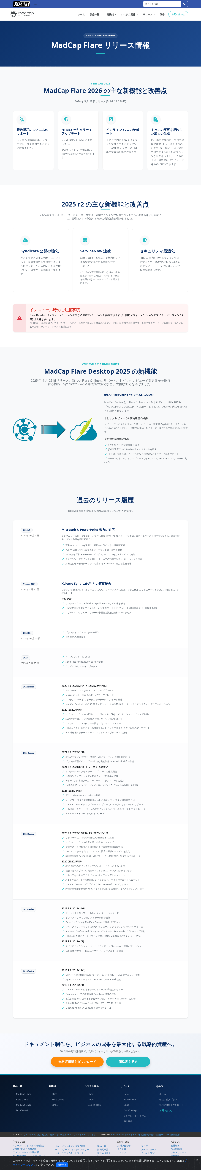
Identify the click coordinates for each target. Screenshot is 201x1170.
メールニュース (149, 1149)
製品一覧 (101, 1146)
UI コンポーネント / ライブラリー (72, 1149)
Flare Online (22, 1099)
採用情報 (175, 1155)
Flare (54, 1094)
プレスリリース (178, 1152)
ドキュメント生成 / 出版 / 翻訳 (70, 1146)
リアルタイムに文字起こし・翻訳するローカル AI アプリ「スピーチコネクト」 (60, 1134)
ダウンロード (123, 1148)
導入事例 (128, 1121)
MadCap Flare (23, 1094)
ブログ (144, 1146)
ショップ (121, 1152)
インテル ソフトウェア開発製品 (28, 1145)
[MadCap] (22, 15)
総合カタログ (104, 1152)
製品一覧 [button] (95, 14)
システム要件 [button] (128, 14)
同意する (62, 1164)
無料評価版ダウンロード (171, 1104)
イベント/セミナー (150, 1152)
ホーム (81, 14)
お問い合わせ (178, 14)
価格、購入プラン (168, 1099)
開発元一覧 (102, 1149)
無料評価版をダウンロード (77, 1061)
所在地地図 (176, 1148)
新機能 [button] (110, 14)
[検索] (184, 4)
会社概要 (175, 1145)
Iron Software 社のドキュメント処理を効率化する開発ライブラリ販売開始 (145, 1134)
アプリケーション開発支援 (26, 1152)
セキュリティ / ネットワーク (69, 1152)
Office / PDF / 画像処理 (24, 1148)
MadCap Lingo (23, 1104)
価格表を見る (128, 1061)
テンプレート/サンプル (135, 1116)
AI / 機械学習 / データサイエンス (29, 1155)
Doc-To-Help (22, 1110)
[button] (35, 3)
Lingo (55, 1104)
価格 (162, 14)
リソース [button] (148, 14)
